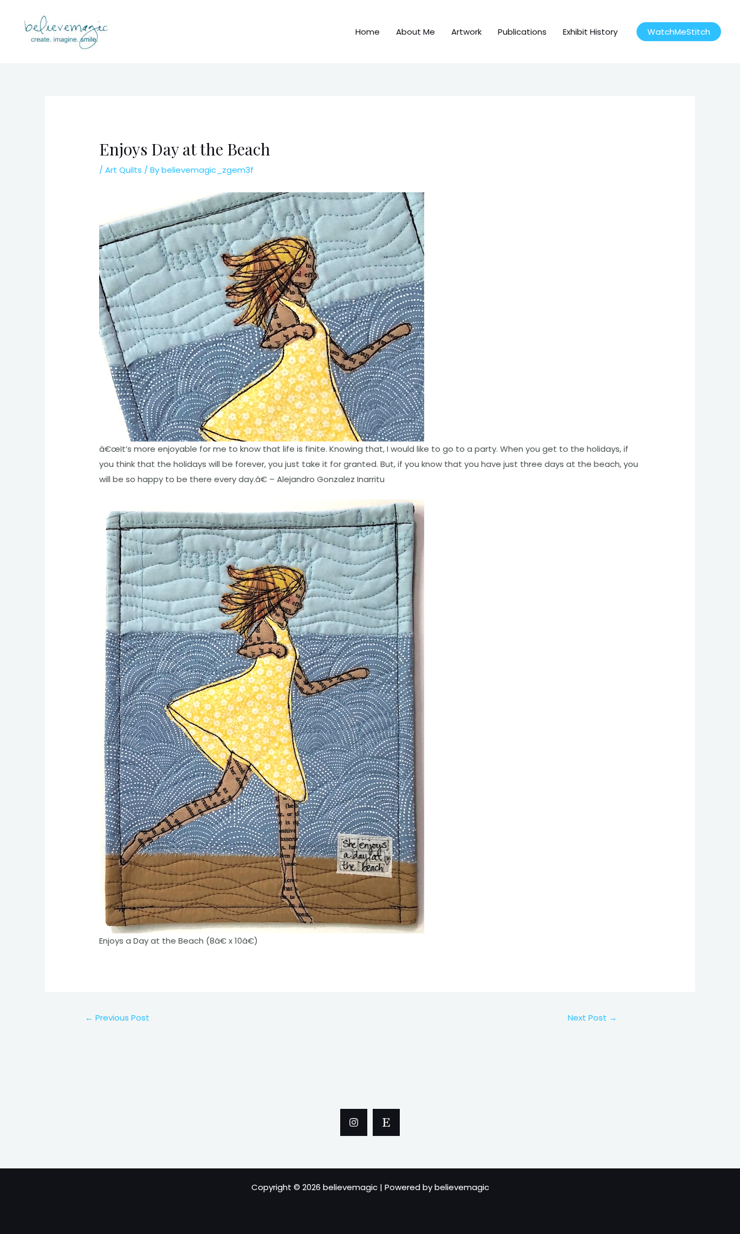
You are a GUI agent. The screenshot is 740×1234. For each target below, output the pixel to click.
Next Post (592, 1017)
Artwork (466, 31)
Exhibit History (590, 31)
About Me (415, 31)
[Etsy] (386, 1122)
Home (367, 31)
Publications (522, 31)
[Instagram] (353, 1122)
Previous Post (117, 1017)
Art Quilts (123, 170)
